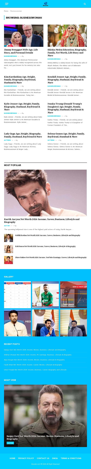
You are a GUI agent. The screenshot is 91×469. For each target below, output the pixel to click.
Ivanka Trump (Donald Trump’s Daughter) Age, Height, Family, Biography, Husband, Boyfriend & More (66, 108)
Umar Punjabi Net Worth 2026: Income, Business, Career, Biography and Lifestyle (35, 370)
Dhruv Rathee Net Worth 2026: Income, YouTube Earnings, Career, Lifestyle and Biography (51, 257)
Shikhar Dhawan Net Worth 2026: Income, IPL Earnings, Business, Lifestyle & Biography (37, 355)
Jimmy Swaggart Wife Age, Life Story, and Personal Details (21, 51)
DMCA (55, 458)
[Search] (84, 4)
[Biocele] (45, 4)
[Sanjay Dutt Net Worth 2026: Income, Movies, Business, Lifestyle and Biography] (45, 416)
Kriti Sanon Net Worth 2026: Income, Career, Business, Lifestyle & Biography (45, 246)
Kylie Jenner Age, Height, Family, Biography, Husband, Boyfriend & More (22, 106)
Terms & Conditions (71, 458)
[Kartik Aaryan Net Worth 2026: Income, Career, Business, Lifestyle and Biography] (45, 193)
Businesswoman (10, 56)
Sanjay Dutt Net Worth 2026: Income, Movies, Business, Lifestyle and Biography (35, 350)
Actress (7, 140)
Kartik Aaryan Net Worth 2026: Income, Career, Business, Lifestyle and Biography (42, 220)
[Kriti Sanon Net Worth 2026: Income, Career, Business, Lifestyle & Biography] (8, 249)
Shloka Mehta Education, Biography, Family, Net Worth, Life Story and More (67, 52)
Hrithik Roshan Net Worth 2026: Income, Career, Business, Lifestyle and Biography (47, 235)
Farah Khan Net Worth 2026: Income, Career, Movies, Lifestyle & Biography (33, 365)
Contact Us (43, 458)
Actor (7, 226)
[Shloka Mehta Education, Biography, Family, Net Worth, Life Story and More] (67, 36)
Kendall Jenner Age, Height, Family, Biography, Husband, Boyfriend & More (67, 79)
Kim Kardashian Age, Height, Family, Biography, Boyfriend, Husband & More (20, 79)
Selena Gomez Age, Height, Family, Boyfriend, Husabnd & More (66, 135)
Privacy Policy (26, 458)
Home (6, 11)
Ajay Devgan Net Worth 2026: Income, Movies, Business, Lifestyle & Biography (34, 360)
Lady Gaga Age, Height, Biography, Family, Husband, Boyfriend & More (23, 135)
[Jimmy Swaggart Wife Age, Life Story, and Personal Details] (23, 36)
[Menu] (6, 4)
